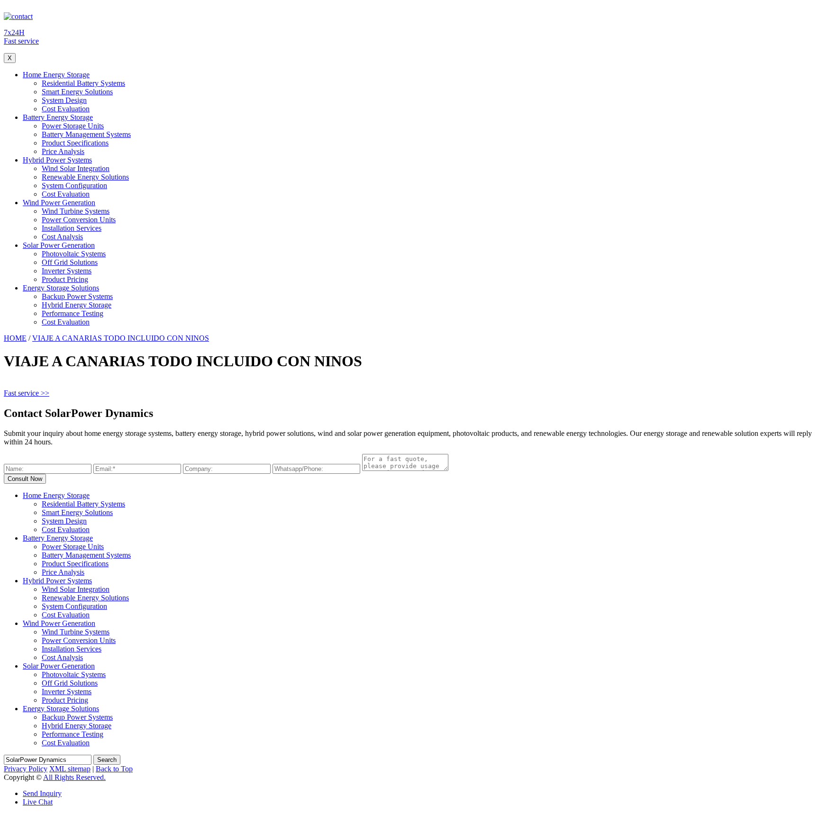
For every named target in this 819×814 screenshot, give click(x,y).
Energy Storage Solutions (61, 288)
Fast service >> (26, 393)
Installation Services (71, 228)
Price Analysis (63, 151)
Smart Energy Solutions (77, 92)
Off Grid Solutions (70, 262)
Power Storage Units (73, 126)
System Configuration (74, 185)
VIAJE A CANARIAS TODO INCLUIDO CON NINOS (120, 338)
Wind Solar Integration (75, 168)
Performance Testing (72, 313)
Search (107, 759)
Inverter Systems (66, 271)
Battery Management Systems (86, 134)
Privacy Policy (25, 769)
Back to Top (114, 769)
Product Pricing (65, 279)
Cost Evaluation (66, 109)
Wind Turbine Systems (75, 211)
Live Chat (38, 802)
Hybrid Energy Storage (76, 305)
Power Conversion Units (79, 220)
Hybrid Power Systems (57, 160)
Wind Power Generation (59, 203)
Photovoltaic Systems (74, 254)
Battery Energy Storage (58, 117)
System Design (64, 100)
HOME (15, 338)
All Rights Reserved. (74, 777)
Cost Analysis (62, 237)
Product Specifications (75, 143)
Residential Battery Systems (83, 83)
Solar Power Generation (59, 245)
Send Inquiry (42, 793)
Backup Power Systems (77, 296)
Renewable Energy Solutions (85, 177)
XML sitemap (70, 769)
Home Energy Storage (56, 75)
